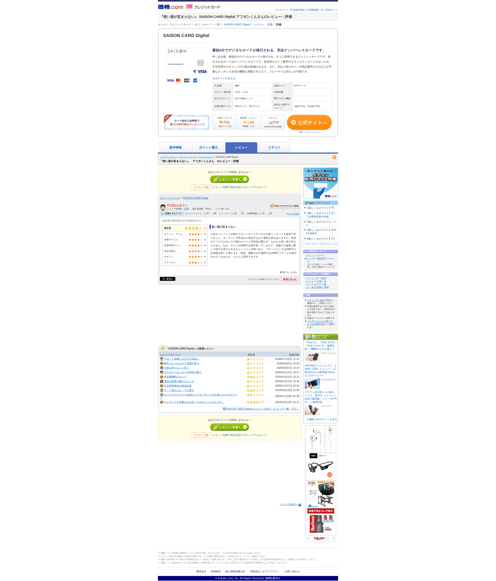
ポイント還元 (208, 147)
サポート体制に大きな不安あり (181, 358)
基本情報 (175, 147)
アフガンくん (174, 205)
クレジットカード (187, 157)
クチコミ (274, 147)
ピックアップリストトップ (322, 243)
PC (333, 207)
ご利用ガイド (331, 10)
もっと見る (294, 214)
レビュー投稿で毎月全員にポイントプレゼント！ (240, 187)
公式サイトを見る (222, 78)
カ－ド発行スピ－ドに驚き (179, 390)
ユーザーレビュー (168, 157)
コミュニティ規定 (316, 278)
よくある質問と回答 (317, 287)
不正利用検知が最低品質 (178, 385)
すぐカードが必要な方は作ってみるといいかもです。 (194, 402)
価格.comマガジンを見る (323, 419)
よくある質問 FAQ (316, 324)
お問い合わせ (292, 571)
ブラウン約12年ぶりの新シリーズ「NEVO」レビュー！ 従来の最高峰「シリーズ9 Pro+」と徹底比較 (321, 397)
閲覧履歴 (314, 10)
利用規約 (216, 571)
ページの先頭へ (288, 504)
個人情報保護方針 (235, 571)
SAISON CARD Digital (195, 198)
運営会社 (201, 571)
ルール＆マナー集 (316, 284)
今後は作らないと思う (176, 367)
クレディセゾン (206, 157)
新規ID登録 (299, 10)
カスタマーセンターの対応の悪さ (183, 372)
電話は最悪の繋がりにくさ (179, 381)
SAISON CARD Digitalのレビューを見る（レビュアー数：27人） (262, 408)
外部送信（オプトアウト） (265, 571)
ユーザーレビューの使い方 (320, 321)
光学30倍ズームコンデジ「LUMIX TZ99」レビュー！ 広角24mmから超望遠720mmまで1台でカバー (320, 370)
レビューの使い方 (316, 281)
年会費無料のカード (175, 376)
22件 (186, 208)
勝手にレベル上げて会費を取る (181, 363)
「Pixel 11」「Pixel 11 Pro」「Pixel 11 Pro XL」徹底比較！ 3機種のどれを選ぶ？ (321, 345)
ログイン (283, 10)
